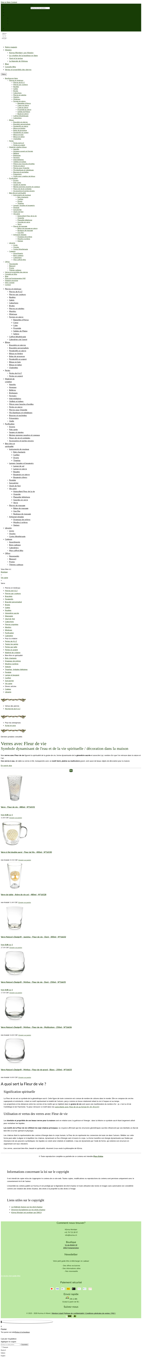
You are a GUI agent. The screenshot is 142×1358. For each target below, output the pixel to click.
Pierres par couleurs (13, 594)
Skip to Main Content (9, 2)
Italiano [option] (3, 1353)
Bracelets (8, 596)
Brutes (7, 605)
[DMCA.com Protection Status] (71, 1317)
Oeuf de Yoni (10, 619)
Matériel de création (12, 653)
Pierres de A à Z (11, 591)
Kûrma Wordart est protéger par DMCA (26, 1213)
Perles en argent (11, 650)
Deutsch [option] (3, 1350)
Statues (8, 667)
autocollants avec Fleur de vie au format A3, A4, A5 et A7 (77, 1107)
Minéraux (8, 630)
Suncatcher (9, 681)
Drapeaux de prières (13, 661)
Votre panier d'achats (18, 28)
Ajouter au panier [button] (15, 818)
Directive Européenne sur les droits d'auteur (28, 1210)
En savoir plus (6, 766)
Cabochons (9, 622)
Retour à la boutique (22, 1332)
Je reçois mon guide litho (10, 1276)
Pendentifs (9, 599)
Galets (7, 608)
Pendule (8, 672)
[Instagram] (70, 1310)
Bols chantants (11, 658)
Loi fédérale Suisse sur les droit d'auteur (27, 1207)
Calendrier (9, 636)
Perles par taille (11, 647)
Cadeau (8, 689)
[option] (4, 1350)
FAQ (113, 1313)
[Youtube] (74, 1310)
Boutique (4, 572)
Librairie (8, 692)
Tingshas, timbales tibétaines (16, 670)
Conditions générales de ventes (97, 1313)
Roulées (8, 610)
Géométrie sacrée (12, 613)
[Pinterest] (72, 1310)
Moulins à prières (11, 664)
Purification (9, 633)
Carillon (8, 678)
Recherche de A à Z (12, 709)
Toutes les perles (11, 644)
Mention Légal (57, 1313)
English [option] (3, 1356)
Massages (9, 616)
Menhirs (8, 627)
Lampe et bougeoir (12, 675)
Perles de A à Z (11, 641)
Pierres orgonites (11, 624)
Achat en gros (10, 726)
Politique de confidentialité (73, 1313)
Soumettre (24, 1344)
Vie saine (4, 578)
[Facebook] (67, 1310)
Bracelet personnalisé (13, 602)
